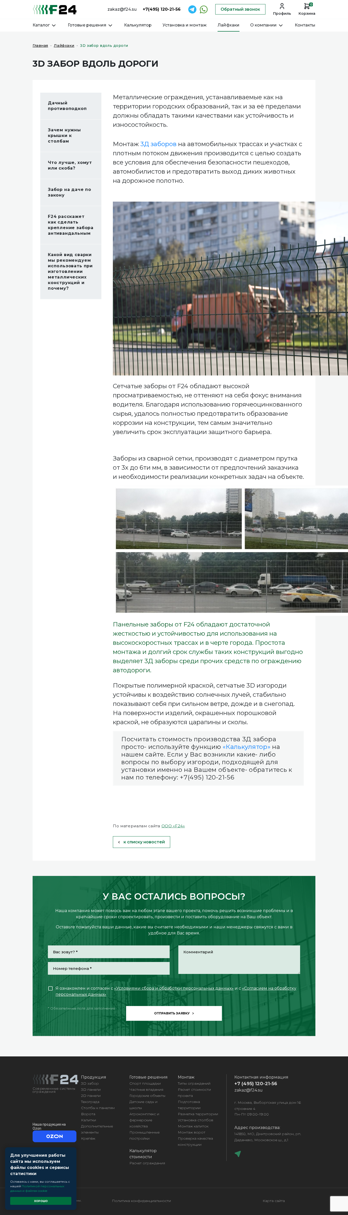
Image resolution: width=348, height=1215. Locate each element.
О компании (264, 25)
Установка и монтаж (185, 25)
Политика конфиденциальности (141, 1200)
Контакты (305, 25)
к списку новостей (144, 842)
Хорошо (41, 1201)
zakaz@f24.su (122, 9)
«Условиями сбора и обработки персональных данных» (174, 988)
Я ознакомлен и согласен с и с (176, 991)
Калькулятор (138, 25)
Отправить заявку (172, 1013)
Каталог (42, 25)
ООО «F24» (173, 825)
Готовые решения (87, 25)
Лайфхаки (228, 25)
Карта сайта (274, 1200)
